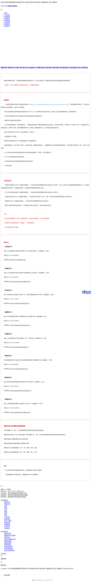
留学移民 (7, 522)
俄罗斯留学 (7, 545)
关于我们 (7, 14)
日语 (5, 509)
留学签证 (7, 537)
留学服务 (7, 18)
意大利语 (7, 517)
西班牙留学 (7, 543)
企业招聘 (7, 22)
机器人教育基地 (9, 550)
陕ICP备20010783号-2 (81, 568)
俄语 (5, 513)
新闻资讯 (7, 24)
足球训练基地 (8, 548)
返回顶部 (7, 575)
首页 (5, 13)
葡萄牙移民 (7, 541)
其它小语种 (7, 521)
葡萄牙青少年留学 (10, 535)
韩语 (5, 511)
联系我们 (10, 6)
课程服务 (7, 16)
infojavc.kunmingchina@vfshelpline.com (20, 412)
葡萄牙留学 (7, 533)
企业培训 (7, 526)
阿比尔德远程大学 (10, 539)
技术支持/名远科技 (6, 572)
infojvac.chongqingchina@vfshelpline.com (20, 390)
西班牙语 (7, 504)
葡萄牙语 (7, 502)
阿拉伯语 (7, 519)
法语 (5, 506)
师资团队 (7, 20)
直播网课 (7, 524)
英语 (5, 515)
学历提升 (7, 528)
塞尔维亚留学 (8, 546)
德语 (5, 507)
